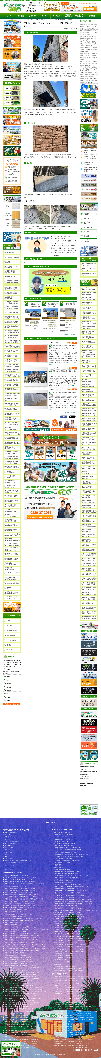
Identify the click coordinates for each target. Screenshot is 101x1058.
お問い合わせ (8, 645)
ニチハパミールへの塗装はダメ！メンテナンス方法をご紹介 (20, 1011)
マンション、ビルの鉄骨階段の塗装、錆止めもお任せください (68, 936)
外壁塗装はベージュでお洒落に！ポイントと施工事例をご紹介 (20, 1037)
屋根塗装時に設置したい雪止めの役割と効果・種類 (12, 442)
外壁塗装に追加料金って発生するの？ (87, 308)
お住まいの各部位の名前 (11, 312)
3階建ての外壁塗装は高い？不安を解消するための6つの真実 (20, 905)
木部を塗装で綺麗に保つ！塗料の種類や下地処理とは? (89, 511)
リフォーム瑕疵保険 (10, 843)
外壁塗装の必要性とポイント (60, 865)
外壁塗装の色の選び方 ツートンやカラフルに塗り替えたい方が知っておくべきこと (25, 884)
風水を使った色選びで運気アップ (89, 151)
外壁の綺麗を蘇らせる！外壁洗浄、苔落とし (88, 496)
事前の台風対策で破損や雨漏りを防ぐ (87, 530)
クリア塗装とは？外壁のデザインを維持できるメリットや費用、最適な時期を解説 (73, 1017)
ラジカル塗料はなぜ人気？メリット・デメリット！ (89, 612)
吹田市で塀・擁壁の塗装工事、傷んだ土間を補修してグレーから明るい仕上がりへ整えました (89, 69)
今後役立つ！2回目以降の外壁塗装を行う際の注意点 (66, 878)
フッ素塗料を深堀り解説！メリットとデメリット (89, 588)
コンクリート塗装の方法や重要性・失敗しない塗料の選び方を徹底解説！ (71, 946)
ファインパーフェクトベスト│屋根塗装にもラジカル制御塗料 (68, 978)
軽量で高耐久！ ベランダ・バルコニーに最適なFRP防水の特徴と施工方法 (23, 998)
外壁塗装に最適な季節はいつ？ (11, 326)
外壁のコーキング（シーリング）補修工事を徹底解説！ (67, 893)
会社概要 (92, 16)
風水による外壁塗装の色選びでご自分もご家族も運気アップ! (20, 890)
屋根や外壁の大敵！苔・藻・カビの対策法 (88, 501)
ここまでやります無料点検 (80, 16)
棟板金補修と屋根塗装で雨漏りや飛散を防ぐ (11, 529)
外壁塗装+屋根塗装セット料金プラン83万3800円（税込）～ (68, 847)
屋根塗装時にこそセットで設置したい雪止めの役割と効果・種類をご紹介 (71, 927)
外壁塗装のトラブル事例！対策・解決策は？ (89, 545)
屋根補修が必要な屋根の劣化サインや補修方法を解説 (66, 931)
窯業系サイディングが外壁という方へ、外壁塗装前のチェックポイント (71, 1043)
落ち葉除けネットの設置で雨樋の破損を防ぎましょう (66, 929)
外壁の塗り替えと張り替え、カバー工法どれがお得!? (88, 356)
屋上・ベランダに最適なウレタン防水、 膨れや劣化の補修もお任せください (24, 1000)
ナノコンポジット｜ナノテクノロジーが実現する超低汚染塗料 (68, 996)
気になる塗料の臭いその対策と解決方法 (87, 346)
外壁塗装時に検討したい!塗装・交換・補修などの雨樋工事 (68, 925)
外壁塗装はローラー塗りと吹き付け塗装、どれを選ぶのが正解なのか (22, 974)
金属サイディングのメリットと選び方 (10, 471)
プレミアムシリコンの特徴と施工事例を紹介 (88, 603)
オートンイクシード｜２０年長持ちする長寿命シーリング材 (68, 1008)
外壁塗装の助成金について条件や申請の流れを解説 (66, 888)
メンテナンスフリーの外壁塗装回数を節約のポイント (89, 366)
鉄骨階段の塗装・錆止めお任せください (11, 500)
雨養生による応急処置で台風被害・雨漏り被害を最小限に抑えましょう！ (23, 1017)
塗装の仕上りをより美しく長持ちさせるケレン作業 (12, 384)
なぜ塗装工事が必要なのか (12, 257)
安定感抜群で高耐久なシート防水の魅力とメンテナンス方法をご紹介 (22, 1002)
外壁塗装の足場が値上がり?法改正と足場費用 (89, 424)
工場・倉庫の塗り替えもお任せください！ (89, 264)
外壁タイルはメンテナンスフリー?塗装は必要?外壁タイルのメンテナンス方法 (72, 901)
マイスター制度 (9, 847)
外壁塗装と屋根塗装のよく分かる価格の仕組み (65, 834)
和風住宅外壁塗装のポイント (87, 472)
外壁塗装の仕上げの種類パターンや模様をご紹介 (88, 598)
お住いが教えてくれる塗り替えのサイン (11, 266)
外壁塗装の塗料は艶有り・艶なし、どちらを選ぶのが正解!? (68, 1028)
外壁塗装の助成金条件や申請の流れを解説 (88, 298)
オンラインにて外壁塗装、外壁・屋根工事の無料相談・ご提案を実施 (70, 886)
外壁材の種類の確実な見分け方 (86, 361)
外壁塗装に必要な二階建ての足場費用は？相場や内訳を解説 (68, 970)
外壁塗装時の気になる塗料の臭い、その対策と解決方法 (19, 903)
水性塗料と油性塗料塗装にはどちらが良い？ (88, 462)
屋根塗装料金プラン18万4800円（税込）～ (64, 845)
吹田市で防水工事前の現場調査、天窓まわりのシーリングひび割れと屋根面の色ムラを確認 (89, 43)
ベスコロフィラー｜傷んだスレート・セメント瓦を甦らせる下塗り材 (70, 985)
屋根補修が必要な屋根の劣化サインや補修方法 (11, 452)
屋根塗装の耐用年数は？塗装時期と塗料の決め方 (88, 549)
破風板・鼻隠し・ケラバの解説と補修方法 (12, 413)
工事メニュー (44, 16)
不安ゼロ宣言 (8, 852)
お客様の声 (32, 16)
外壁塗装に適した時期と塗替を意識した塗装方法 (11, 322)
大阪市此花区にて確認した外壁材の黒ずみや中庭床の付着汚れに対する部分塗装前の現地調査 (89, 74)
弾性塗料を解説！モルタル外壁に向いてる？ (89, 593)
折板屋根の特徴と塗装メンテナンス (10, 481)
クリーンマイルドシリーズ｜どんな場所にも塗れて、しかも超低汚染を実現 (72, 1006)
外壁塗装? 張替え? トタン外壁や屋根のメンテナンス (66, 897)
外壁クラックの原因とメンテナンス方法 (11, 360)
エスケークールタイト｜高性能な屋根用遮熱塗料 (65, 991)
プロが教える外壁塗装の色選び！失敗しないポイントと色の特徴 (21, 877)
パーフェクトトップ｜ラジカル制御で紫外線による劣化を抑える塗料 (70, 976)
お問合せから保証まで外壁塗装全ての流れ (63, 839)
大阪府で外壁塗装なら (11, 630)
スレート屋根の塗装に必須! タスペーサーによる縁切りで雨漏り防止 (22, 968)
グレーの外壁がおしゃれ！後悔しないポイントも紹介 (89, 564)
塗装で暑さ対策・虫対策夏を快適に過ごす (11, 351)
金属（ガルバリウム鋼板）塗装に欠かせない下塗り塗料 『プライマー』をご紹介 (73, 1039)
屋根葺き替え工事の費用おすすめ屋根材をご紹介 (11, 302)
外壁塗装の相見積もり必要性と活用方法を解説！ (89, 312)
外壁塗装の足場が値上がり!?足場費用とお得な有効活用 (67, 968)
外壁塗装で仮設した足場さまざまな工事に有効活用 (89, 419)
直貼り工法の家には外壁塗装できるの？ (87, 453)
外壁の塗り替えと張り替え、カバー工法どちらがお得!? (19, 920)
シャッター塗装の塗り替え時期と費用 (10, 520)
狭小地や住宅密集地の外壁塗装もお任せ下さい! (12, 467)
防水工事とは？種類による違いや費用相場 (12, 539)
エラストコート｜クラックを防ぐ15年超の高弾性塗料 (66, 998)
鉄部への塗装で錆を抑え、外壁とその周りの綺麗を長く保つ (68, 934)
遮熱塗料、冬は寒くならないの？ (61, 1021)
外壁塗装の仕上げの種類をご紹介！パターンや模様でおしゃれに (21, 1047)
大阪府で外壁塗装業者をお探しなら (14, 862)
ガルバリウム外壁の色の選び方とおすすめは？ (16, 931)
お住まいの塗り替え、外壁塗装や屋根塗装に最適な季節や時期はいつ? (22, 937)
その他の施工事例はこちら (69, 334)
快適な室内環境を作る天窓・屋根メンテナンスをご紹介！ (67, 921)
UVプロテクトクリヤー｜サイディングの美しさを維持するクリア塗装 (70, 1000)
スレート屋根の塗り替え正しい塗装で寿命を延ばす (12, 457)
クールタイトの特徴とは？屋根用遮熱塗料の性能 (89, 607)
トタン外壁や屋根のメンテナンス (10, 476)
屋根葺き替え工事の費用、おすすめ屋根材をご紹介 (66, 871)
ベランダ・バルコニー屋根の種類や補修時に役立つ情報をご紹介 (21, 993)
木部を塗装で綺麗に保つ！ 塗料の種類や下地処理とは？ (19, 1008)
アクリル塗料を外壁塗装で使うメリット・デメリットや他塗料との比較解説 (72, 1013)
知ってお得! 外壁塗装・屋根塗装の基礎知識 (16, 909)
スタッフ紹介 (8, 625)
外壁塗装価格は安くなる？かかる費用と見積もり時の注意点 (68, 856)
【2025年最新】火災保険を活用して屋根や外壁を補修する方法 (69, 860)
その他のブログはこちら (70, 412)
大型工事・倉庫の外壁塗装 (60, 959)
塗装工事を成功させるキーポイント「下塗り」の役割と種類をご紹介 (70, 1037)
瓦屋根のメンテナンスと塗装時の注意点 (11, 486)
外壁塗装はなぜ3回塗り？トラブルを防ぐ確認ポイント (18, 957)
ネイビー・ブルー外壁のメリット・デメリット (88, 559)
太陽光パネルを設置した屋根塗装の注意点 (88, 506)
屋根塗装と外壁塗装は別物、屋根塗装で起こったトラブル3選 (20, 965)
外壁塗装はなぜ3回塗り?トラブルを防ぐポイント (12, 404)
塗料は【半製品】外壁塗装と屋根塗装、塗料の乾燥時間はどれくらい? (22, 972)
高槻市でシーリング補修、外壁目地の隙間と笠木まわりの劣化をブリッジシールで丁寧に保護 (62, 348)
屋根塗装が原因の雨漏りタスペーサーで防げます (11, 462)
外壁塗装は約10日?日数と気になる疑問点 (88, 337)
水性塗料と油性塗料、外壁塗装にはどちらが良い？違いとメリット (70, 1030)
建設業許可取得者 (10, 635)
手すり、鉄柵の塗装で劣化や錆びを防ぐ (11, 505)
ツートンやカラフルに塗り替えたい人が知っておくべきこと (90, 169)
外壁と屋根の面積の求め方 (12, 583)
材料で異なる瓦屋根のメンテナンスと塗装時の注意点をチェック (69, 908)
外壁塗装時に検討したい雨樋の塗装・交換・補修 (11, 438)
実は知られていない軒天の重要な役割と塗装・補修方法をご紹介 (69, 916)
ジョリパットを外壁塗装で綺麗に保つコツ (89, 482)
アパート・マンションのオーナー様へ (88, 269)
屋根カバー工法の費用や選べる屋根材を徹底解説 (11, 307)
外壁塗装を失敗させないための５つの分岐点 (16, 886)
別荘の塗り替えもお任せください (89, 274)
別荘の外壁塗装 (57, 964)
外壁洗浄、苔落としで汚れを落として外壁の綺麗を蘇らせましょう (70, 951)
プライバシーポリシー (11, 640)
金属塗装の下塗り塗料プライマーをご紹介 (88, 395)
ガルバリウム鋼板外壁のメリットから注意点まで (88, 370)
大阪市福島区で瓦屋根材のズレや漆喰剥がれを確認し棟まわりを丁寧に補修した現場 (89, 38)
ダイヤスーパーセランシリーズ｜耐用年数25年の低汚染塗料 (68, 987)
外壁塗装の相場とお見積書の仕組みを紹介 (88, 317)
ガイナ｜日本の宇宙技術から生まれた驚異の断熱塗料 (66, 1004)
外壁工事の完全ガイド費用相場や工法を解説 (11, 288)
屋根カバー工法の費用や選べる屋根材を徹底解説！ (66, 873)
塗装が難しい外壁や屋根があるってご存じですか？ (89, 443)
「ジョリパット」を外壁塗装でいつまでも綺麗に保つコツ (19, 985)
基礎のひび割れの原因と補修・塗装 (86, 540)
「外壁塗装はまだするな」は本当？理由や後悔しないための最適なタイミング (24, 896)
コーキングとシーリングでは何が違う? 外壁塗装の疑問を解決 (20, 976)
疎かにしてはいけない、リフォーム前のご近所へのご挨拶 (19, 901)
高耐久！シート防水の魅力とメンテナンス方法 (11, 554)
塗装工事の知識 (9, 252)
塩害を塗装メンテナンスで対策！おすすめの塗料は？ (18, 1006)
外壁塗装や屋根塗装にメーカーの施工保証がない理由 (89, 409)
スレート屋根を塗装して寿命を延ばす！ (63, 957)
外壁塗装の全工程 (10, 276)
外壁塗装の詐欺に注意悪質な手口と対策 (88, 332)
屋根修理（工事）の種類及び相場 (10, 297)
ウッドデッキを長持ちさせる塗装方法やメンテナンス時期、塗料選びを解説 (72, 940)
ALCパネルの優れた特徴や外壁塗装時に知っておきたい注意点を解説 (22, 978)
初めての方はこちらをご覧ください (62, 832)
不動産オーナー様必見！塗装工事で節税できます (88, 414)
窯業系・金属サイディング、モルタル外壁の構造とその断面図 (20, 983)
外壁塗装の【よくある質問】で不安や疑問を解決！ (18, 875)
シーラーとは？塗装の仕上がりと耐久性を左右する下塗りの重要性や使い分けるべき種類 (75, 1034)
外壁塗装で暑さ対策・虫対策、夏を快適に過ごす (65, 966)
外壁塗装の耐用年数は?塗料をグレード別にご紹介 (12, 317)
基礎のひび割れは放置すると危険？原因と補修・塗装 (18, 1019)
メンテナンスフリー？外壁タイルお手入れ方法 (88, 467)
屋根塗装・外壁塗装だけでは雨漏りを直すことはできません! (20, 907)
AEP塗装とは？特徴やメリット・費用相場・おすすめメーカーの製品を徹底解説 (73, 1019)
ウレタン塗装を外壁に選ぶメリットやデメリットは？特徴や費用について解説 (72, 1015)
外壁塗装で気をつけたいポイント (11, 399)
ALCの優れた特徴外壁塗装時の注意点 (10, 578)
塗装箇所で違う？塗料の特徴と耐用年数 (88, 385)
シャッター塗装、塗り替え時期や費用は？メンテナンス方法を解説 (70, 944)
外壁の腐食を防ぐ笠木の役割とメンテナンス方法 (12, 433)
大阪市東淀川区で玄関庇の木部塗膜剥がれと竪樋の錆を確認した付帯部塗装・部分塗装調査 (89, 80)
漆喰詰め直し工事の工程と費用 (87, 477)
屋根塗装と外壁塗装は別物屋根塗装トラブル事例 (12, 394)
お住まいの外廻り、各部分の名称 (13, 922)
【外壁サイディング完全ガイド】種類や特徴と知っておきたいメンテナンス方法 (25, 946)
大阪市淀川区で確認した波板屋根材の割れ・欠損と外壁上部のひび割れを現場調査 (89, 49)
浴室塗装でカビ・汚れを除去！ (10, 515)
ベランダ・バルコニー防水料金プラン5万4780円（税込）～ (68, 849)
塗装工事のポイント (10, 262)
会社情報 (7, 854)
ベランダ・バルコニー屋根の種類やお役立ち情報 (12, 534)
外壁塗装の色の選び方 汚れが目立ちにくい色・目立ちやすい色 (20, 881)
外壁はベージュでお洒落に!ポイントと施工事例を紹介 (89, 578)
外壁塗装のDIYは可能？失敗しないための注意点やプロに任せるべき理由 (23, 918)
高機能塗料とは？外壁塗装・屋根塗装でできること (12, 390)
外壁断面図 (8, 588)
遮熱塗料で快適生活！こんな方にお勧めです (64, 993)
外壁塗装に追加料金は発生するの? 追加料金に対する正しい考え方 (69, 890)
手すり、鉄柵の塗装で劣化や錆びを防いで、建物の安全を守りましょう (71, 938)
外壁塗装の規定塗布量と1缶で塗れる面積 (88, 491)
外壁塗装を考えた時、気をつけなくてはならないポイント (19, 955)
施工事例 (21, 16)
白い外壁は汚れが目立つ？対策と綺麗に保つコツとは (89, 574)
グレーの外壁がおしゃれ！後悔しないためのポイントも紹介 (20, 1030)
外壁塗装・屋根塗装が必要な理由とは (14, 912)
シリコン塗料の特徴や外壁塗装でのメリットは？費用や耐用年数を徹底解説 (72, 1011)
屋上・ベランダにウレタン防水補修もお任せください (12, 549)
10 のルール (8, 845)
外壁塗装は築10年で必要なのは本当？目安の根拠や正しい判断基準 (22, 894)
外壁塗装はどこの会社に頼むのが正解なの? (16, 970)
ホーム (9, 16)
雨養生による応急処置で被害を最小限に (88, 535)
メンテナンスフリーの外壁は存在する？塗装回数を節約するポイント (22, 927)
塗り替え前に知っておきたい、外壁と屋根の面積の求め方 (19, 980)
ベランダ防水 (12, 103)
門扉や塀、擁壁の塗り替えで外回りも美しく (64, 880)
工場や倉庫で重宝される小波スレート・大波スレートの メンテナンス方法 (23, 989)
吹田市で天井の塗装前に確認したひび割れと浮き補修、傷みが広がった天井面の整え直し (89, 63)
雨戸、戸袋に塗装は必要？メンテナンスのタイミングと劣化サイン (70, 949)
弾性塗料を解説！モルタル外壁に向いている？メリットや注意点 (21, 1043)
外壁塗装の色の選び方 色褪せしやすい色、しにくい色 (18, 879)
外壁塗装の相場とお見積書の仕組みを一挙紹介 (65, 852)
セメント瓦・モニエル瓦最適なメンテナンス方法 (11, 491)
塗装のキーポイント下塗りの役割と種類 (87, 390)
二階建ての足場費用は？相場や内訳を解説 (88, 428)
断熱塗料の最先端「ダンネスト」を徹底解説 (89, 525)
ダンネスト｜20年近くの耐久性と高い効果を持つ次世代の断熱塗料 (70, 1002)
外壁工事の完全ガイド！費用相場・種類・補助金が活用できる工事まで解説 (24, 899)
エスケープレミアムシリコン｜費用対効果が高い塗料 (66, 989)
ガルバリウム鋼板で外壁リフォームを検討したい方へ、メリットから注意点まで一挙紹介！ (27, 929)
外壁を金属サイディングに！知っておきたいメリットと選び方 (68, 895)
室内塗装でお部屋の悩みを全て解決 (62, 882)
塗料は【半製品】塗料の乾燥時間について (11, 568)
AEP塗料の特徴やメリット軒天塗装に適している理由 (89, 617)
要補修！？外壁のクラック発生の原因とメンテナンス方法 (19, 942)
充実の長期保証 (9, 849)
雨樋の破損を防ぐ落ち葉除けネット (10, 447)
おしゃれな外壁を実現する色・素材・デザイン (89, 554)
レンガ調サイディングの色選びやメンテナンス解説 (12, 365)
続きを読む (71, 385)
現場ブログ (8, 837)
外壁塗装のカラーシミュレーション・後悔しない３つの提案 (20, 888)
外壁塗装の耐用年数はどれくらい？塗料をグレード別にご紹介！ (21, 933)
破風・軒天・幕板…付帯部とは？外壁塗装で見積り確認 (67, 912)
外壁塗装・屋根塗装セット (12, 98)
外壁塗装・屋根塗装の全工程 (60, 841)
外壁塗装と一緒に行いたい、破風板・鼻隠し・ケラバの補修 (68, 914)
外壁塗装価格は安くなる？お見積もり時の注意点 (12, 293)
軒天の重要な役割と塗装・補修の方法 (10, 418)
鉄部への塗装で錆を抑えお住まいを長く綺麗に (11, 496)
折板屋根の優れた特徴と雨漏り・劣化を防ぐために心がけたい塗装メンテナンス (73, 899)
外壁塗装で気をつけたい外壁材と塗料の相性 (11, 592)
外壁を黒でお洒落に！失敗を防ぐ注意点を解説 (88, 569)
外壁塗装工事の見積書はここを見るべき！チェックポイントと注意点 (70, 854)
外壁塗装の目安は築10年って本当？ (10, 271)
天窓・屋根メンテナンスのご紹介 (11, 428)
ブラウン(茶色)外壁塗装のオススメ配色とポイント (89, 583)
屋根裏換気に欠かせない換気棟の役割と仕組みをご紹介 (19, 1004)
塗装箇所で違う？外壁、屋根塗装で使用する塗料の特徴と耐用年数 (70, 1024)
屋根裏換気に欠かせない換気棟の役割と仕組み (11, 559)
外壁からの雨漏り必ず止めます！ (61, 862)
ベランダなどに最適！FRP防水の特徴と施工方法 (12, 544)
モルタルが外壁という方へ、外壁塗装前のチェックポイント (68, 1041)
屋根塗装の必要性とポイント (60, 867)
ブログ (31, 19)
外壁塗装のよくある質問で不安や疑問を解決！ (89, 293)
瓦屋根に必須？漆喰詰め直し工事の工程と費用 (65, 905)
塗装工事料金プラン (68, 16)
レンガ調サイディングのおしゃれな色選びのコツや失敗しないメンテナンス (24, 944)
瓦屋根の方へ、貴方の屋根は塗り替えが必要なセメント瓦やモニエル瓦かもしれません (75, 910)
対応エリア (8, 856)
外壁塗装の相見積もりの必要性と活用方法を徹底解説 (18, 959)
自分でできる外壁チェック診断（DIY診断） (16, 916)
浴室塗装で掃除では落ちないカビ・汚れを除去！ (65, 942)
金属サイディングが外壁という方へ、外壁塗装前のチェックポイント (70, 1045)
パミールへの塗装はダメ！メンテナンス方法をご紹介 (89, 516)
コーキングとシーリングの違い (12, 573)
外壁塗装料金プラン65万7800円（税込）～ (64, 843)
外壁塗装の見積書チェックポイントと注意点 (89, 322)
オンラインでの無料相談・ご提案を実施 (88, 288)
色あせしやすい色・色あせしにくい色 (89, 163)
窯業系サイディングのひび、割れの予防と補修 (88, 448)
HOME (26, 19)
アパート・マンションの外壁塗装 (61, 962)
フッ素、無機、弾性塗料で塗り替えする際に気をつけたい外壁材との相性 (23, 987)
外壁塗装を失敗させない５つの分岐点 (88, 303)
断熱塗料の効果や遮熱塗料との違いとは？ (88, 520)
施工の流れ (56, 16)
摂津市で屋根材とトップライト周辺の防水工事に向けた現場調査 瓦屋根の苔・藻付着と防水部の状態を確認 (89, 56)
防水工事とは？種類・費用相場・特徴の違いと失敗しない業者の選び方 (23, 996)
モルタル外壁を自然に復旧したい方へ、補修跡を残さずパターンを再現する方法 (25, 948)
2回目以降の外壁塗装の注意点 (86, 380)
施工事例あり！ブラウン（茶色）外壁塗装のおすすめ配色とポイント (22, 1039)
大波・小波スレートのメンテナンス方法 (11, 597)
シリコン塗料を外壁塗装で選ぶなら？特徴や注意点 (12, 341)
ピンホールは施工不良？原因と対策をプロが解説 (11, 380)
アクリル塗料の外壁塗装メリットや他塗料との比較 (12, 331)
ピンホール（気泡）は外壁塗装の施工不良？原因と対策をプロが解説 (22, 950)
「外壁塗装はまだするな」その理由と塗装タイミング (12, 281)
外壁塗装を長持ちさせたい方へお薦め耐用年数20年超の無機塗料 (69, 1032)
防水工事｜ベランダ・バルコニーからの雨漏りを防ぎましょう (68, 884)
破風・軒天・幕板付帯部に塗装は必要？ (11, 409)
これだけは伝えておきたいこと (13, 841)
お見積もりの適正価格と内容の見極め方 (88, 327)
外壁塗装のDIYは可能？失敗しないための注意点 (88, 438)
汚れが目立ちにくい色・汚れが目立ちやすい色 (90, 157)
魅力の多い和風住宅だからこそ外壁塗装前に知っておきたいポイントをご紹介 (72, 903)
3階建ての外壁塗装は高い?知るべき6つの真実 (89, 351)
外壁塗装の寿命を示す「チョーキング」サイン (11, 355)
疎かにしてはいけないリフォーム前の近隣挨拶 (88, 341)
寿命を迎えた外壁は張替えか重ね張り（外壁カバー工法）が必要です (70, 875)
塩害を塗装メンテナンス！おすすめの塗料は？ (12, 563)
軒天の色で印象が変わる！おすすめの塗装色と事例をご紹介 (68, 918)
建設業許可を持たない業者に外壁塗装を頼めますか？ (18, 860)
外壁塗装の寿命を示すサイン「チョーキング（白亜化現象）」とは (21, 940)
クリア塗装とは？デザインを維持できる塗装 (12, 346)
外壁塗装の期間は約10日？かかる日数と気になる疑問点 (19, 892)
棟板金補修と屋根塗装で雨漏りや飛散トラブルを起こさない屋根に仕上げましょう (25, 991)
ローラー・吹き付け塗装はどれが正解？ (87, 487)
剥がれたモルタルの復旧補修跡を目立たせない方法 (12, 375)
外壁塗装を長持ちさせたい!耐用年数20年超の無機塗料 (89, 404)
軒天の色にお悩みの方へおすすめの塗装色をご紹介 (12, 423)
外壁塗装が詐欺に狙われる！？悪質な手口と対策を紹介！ (19, 961)
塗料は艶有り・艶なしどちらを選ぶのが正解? (88, 457)
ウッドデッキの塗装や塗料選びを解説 (11, 510)
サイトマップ (8, 649)
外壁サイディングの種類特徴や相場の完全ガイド (11, 370)
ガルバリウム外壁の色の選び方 (87, 375)
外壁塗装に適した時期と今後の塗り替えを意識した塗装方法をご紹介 (22, 935)
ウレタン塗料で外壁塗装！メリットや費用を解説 (12, 336)
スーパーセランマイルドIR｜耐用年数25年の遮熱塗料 (66, 983)
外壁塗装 (12, 88)
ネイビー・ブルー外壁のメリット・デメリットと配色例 (19, 1028)
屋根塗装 (12, 93)
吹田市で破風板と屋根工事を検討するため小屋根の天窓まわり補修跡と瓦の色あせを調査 (89, 32)
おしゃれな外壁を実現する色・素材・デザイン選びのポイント (20, 1026)
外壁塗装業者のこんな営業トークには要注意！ (89, 433)
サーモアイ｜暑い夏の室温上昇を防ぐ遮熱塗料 (65, 980)
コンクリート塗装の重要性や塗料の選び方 (11, 525)
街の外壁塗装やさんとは (11, 832)
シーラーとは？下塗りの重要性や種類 (88, 399)
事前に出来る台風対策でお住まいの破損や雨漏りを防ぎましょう (21, 1015)
